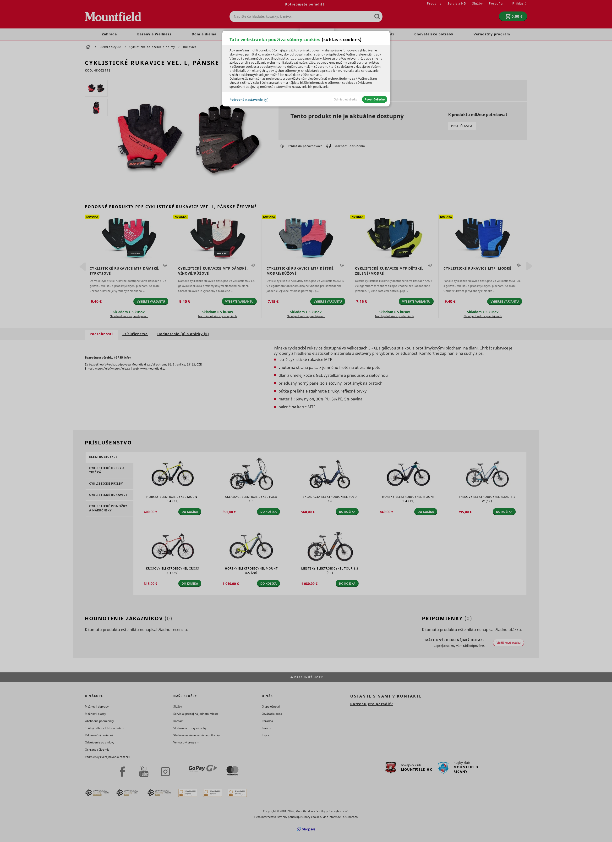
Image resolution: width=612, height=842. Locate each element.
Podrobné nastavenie (246, 99)
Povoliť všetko (375, 99)
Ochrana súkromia (275, 82)
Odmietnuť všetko (345, 99)
